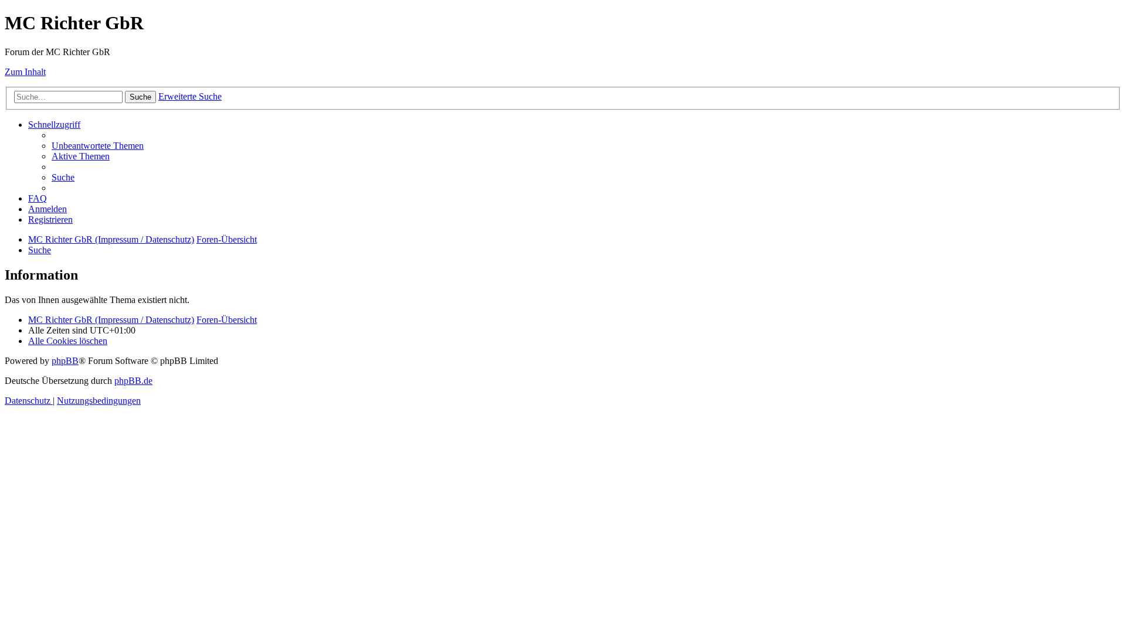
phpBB (65, 361)
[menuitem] (98, 146)
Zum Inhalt (25, 72)
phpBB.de (133, 381)
